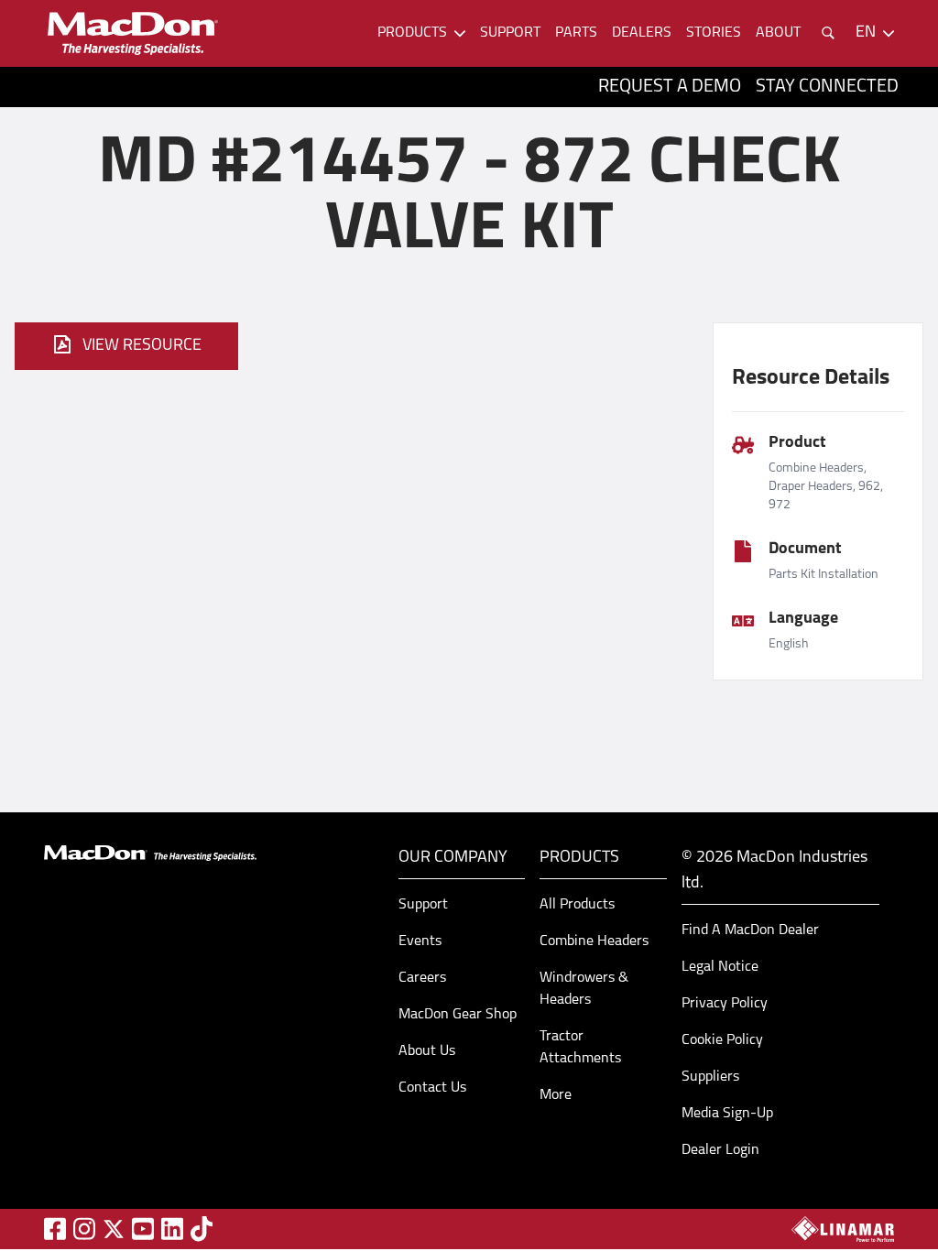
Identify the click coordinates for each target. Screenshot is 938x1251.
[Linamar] (842, 1229)
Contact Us (432, 1088)
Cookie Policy (722, 1040)
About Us (426, 1051)
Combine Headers (594, 941)
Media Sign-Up (727, 1113)
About (778, 33)
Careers (422, 978)
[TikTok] (202, 1228)
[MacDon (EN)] (132, 33)
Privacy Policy (725, 1003)
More (556, 1095)
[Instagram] (84, 1228)
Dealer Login (720, 1150)
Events (420, 941)
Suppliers (710, 1077)
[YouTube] (143, 1228)
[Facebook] (55, 1228)
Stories (713, 33)
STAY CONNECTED (827, 87)
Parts (576, 33)
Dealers (641, 33)
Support (510, 33)
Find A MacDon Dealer (750, 930)
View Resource (142, 346)
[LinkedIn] (172, 1228)
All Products (577, 904)
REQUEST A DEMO (669, 87)
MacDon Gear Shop (457, 1014)
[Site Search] (828, 33)
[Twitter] (114, 1229)
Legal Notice (720, 967)
